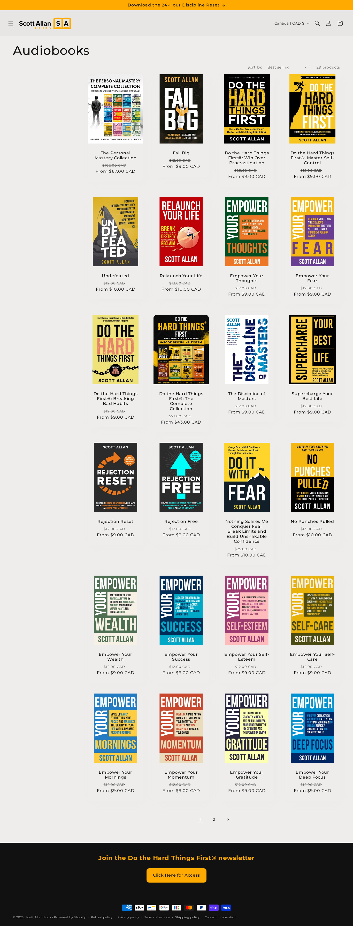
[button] (11, 23)
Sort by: (255, 67)
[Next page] (228, 819)
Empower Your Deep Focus (312, 774)
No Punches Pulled (312, 521)
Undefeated (115, 275)
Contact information (220, 917)
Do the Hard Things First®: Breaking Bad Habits (116, 398)
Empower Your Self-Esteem (246, 657)
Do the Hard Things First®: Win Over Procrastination (247, 157)
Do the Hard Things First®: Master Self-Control (312, 157)
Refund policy (102, 917)
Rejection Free (181, 521)
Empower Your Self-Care (312, 657)
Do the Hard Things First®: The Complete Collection (181, 401)
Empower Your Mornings (115, 774)
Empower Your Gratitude (247, 774)
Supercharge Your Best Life (312, 396)
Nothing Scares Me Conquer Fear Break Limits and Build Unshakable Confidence (246, 531)
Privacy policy (128, 917)
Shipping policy (187, 917)
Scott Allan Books (39, 917)
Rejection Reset (115, 521)
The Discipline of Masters (246, 396)
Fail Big (181, 152)
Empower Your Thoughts (247, 278)
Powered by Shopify (70, 917)
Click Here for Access (176, 875)
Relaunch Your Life (181, 275)
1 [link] (200, 819)
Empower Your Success (181, 657)
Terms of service (157, 917)
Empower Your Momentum (181, 774)
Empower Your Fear (312, 278)
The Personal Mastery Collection (116, 155)
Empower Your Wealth (115, 657)
